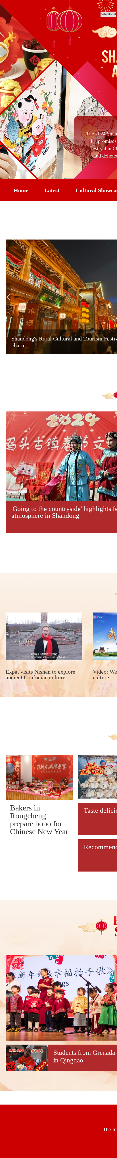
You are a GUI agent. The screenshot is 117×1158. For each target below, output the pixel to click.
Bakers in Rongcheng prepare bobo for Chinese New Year (39, 819)
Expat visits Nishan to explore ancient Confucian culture (40, 674)
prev (8, 297)
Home (21, 190)
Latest (52, 190)
